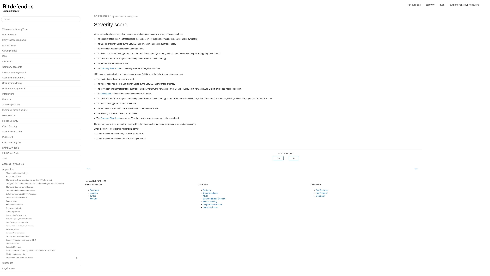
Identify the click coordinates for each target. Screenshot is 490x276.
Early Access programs (14, 40)
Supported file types (13, 247)
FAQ (4, 56)
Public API (7, 137)
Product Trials (9, 45)
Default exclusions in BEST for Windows (21, 194)
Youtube (93, 199)
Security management (13, 77)
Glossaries (7, 263)
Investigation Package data (16, 215)
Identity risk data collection (16, 254)
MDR (205, 196)
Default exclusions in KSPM (16, 198)
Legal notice (8, 268)
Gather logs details (13, 212)
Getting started (9, 50)
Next (416, 169)
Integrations (8, 94)
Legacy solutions (210, 207)
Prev (88, 169)
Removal (6, 99)
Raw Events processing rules (17, 222)
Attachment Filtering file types (17, 173)
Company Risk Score (110, 68)
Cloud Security (9, 126)
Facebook (94, 190)
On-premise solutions (212, 204)
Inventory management (14, 72)
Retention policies (12, 229)
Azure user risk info (13, 176)
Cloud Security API (11, 142)
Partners (207, 190)
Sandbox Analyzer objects (15, 233)
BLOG (442, 5)
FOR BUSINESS (414, 5)
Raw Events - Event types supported (19, 226)
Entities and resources (14, 205)
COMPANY (430, 5)
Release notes (9, 34)
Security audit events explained (17, 236)
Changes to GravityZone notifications (20, 187)
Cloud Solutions (210, 193)
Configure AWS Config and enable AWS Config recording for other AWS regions (35, 184)
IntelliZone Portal (11, 153)
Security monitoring (12, 83)
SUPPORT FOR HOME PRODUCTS (464, 5)
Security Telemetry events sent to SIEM (21, 240)
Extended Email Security (14, 110)
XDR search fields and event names (19, 258)
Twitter (93, 196)
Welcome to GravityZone (15, 29)
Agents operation (11, 104)
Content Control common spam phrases (20, 191)
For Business (322, 190)
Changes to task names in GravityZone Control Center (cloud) (29, 180)
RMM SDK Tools (10, 148)
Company (320, 196)
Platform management (13, 88)
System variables (12, 243)
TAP (4, 158)
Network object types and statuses (19, 219)
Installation (7, 61)
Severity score (11, 201)
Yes (278, 158)
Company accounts (12, 67)
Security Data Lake (12, 131)
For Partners (321, 193)
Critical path (106, 94)
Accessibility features (13, 164)
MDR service (8, 115)
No (294, 158)
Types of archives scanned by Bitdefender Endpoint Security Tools (30, 250)
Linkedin (94, 193)
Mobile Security (10, 121)
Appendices (8, 169)
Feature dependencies (14, 208)
